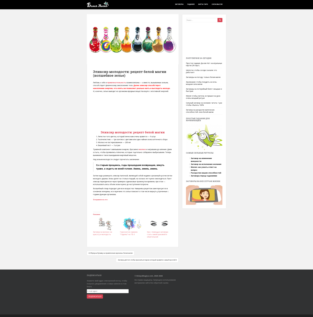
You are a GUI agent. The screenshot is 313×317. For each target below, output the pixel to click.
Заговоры (179, 4)
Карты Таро (203, 4)
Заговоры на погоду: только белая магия (203, 77)
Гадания (191, 4)
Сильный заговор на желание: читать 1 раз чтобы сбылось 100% (204, 104)
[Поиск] (220, 20)
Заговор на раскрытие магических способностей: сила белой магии (200, 111)
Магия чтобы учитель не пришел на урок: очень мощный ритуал (203, 97)
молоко (142, 149)
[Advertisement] (132, 111)
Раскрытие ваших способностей (206, 173)
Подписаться (94, 296)
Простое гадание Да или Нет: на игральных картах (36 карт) (204, 64)
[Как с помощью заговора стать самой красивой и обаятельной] (159, 224)
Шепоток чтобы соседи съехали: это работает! (201, 71)
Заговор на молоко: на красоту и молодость (102, 233)
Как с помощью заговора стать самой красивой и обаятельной (157, 234)
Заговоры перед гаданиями (204, 176)
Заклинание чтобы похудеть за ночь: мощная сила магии (201, 83)
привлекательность (116, 82)
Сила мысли (217, 4)
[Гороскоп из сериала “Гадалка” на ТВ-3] (132, 224)
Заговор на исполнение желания (206, 164)
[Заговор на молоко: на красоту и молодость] (105, 224)
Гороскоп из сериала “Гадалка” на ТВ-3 (128, 233)
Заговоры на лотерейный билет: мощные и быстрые (204, 90)
